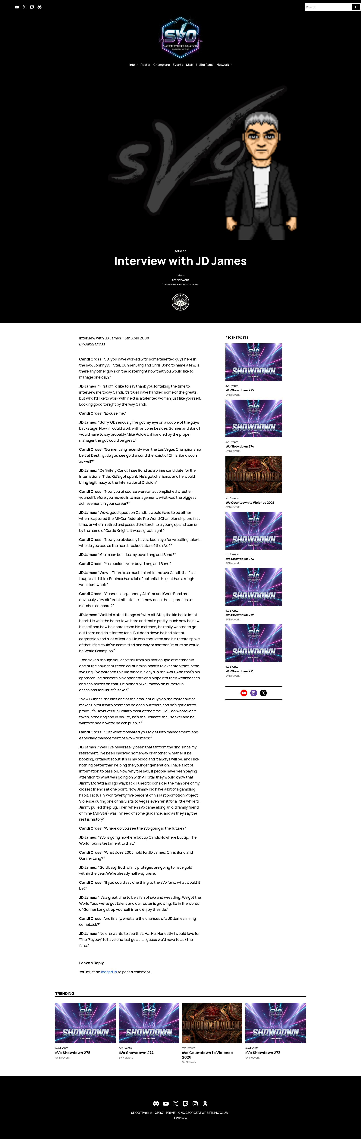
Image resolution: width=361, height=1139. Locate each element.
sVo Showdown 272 (239, 615)
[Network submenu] (231, 65)
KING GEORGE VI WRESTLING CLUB (203, 1112)
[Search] (356, 7)
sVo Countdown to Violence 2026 (250, 502)
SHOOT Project (141, 1112)
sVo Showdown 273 (239, 559)
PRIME (170, 1112)
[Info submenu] (137, 65)
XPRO (159, 1112)
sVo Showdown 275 (239, 390)
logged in (109, 971)
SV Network (180, 280)
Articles (180, 251)
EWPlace (180, 1118)
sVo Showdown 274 (239, 446)
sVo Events (231, 386)
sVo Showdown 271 (239, 671)
